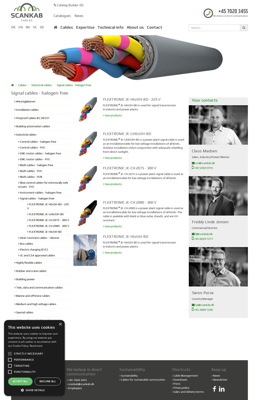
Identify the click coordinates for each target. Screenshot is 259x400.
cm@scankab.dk (205, 163)
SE (35, 27)
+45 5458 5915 (203, 167)
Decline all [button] (47, 381)
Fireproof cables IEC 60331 (32, 118)
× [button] (60, 324)
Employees (75, 388)
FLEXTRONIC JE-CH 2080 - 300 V (49, 225)
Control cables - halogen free (38, 141)
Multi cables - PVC (31, 171)
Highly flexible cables (29, 262)
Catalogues (62, 16)
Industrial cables (42, 85)
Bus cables (26, 243)
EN (20, 27)
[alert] (34, 358)
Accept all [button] (20, 381)
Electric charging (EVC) (34, 249)
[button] (34, 390)
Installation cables (27, 109)
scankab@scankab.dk (81, 384)
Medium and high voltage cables (36, 304)
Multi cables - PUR (31, 176)
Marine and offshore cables (33, 295)
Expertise (85, 27)
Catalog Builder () (69, 5)
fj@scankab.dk (204, 234)
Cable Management (185, 375)
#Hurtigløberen (25, 101)
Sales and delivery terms (188, 391)
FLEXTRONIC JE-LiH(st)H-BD (46, 214)
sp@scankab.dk (204, 304)
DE (42, 27)
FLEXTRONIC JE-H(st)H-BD (45, 231)
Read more (36, 345)
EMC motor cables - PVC (35, 159)
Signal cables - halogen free (74, 85)
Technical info (111, 27)
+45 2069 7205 (203, 309)
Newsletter (220, 379)
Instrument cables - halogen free (41, 192)
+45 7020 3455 (233, 11)
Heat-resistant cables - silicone (39, 237)
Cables (67, 27)
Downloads (180, 379)
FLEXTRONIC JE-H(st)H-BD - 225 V (48, 206)
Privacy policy (181, 387)
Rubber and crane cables (31, 271)
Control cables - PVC (32, 147)
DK (13, 27)
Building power (25, 279)
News (79, 16)
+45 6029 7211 (203, 238)
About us (135, 27)
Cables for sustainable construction (142, 379)
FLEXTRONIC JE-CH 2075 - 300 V (49, 220)
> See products (112, 115)
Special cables (24, 312)
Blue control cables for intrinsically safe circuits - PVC (43, 184)
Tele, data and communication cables (39, 287)
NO (28, 27)
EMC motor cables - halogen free (40, 153)
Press (176, 383)
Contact (154, 27)
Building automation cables (33, 126)
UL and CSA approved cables (37, 255)
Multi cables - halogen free (36, 165)
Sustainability (128, 375)
